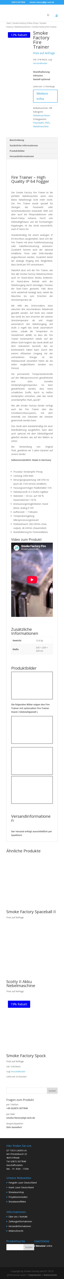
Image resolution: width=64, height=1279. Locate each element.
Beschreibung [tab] (17, 140)
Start (8, 23)
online (43, 1245)
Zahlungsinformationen (20, 1221)
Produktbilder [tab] (17, 150)
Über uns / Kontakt (18, 1216)
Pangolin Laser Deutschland (23, 1182)
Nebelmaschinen (22, 26)
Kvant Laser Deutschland (21, 1187)
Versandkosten (40, 63)
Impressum (35, 1274)
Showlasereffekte (17, 1201)
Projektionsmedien (18, 1196)
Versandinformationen (20, 1226)
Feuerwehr (38, 122)
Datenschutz (50, 1274)
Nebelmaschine (41, 126)
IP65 (47, 122)
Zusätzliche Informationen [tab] (24, 145)
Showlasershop (16, 1192)
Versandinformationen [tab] (22, 156)
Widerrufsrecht (16, 1230)
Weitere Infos (42, 96)
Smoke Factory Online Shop (25, 23)
